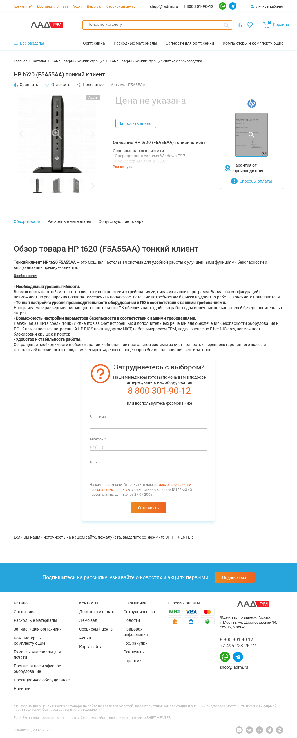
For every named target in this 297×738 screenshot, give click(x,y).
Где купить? (23, 6)
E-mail (94, 462)
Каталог (21, 603)
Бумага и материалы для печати (37, 654)
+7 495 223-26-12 (238, 645)
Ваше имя (98, 417)
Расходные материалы (69, 221)
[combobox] (157, 25)
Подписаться (234, 577)
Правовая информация (136, 632)
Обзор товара (27, 221)
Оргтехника (25, 611)
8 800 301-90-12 (198, 6)
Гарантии (133, 660)
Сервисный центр (120, 6)
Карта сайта (90, 646)
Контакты (88, 603)
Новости (132, 620)
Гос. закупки (136, 643)
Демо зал (94, 6)
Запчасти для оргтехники (38, 629)
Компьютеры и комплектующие (29, 641)
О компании (135, 603)
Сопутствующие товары (121, 221)
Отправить (148, 508)
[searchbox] (157, 24)
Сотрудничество (139, 611)
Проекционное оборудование (42, 680)
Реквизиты (134, 652)
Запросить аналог (136, 123)
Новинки (22, 688)
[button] (21, 134)
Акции (78, 6)
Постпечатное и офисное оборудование (37, 668)
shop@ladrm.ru (164, 6)
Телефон (98, 439)
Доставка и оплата (52, 6)
